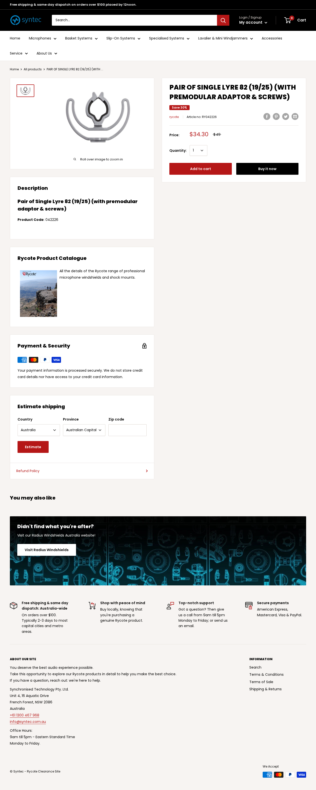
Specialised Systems (166, 38)
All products (33, 69)
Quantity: (178, 150)
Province (71, 419)
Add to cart (200, 168)
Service (16, 53)
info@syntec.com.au (28, 721)
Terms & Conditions (266, 674)
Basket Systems (78, 38)
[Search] (223, 20)
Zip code (116, 419)
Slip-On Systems (120, 38)
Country (25, 419)
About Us (44, 53)
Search (255, 667)
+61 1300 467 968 (24, 715)
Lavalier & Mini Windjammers (223, 38)
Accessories (272, 38)
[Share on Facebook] (266, 116)
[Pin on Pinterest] (276, 116)
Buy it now (267, 168)
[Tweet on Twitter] (285, 116)
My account (251, 22)
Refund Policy (28, 470)
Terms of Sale (261, 681)
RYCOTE (174, 117)
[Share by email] (295, 116)
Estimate (33, 446)
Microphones (40, 38)
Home (15, 38)
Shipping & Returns (265, 689)
